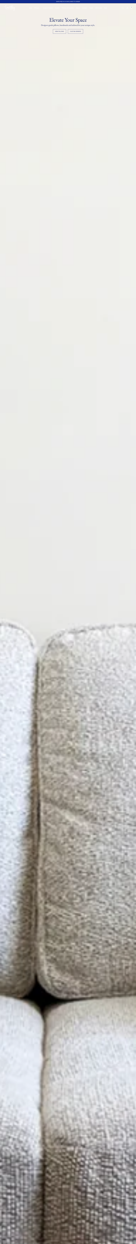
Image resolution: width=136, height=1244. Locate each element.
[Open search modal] (123, 8)
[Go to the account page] (126, 8)
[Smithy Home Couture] (10, 8)
